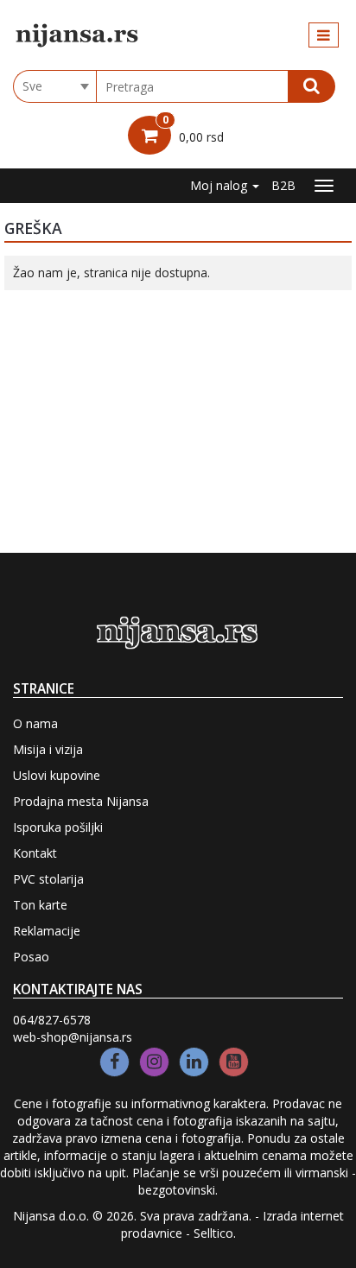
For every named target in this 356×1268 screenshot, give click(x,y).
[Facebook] (114, 1062)
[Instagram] (154, 1062)
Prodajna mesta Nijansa (81, 801)
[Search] (311, 86)
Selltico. (215, 1233)
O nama (35, 723)
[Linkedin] (194, 1062)
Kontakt (35, 853)
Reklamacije (46, 930)
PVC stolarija (48, 879)
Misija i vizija (48, 749)
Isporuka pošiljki (58, 827)
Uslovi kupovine (56, 775)
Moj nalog (220, 185)
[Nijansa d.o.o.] (78, 35)
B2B (283, 185)
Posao (31, 956)
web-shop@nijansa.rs (72, 1037)
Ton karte (40, 905)
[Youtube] (234, 1062)
